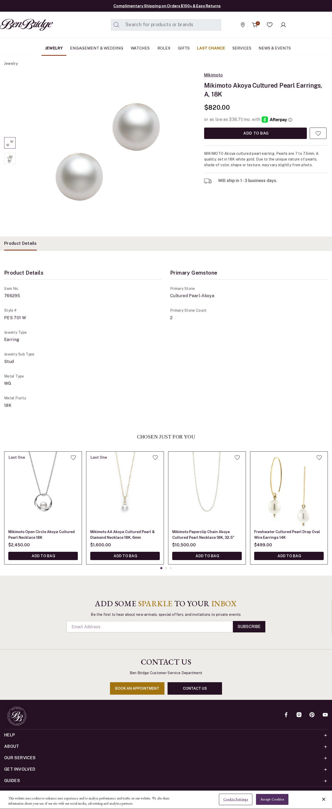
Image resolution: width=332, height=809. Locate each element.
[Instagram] (299, 715)
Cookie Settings (235, 799)
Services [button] (241, 48)
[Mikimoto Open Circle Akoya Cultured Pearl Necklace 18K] (43, 490)
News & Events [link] (275, 48)
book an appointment (137, 688)
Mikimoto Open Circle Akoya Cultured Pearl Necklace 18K (41, 535)
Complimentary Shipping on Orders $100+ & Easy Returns (167, 5)
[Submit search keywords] (116, 25)
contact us (195, 688)
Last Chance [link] (211, 48)
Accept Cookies (272, 799)
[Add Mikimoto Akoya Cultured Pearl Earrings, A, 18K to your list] (318, 133)
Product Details (20, 243)
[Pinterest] (312, 715)
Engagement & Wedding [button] (96, 48)
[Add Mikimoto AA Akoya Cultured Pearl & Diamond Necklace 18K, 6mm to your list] (155, 457)
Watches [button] (140, 48)
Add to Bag (255, 133)
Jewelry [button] (54, 48)
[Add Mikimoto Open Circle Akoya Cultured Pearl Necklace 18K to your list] (73, 457)
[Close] (323, 799)
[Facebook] (286, 715)
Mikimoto (213, 75)
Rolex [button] (163, 48)
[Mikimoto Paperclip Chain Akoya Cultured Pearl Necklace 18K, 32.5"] (207, 490)
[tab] (20, 243)
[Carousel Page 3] (171, 568)
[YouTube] (325, 715)
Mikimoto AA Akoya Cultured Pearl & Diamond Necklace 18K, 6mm (122, 535)
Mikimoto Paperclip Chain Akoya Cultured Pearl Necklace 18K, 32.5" (203, 535)
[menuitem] (54, 48)
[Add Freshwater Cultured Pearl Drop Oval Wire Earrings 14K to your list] (319, 457)
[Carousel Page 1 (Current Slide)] (10, 143)
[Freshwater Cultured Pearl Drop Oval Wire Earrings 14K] (289, 490)
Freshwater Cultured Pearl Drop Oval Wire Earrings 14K (287, 535)
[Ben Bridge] (17, 25)
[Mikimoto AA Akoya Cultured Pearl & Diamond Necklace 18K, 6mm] (125, 490)
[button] (269, 25)
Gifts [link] (184, 48)
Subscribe (249, 626)
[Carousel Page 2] (10, 158)
